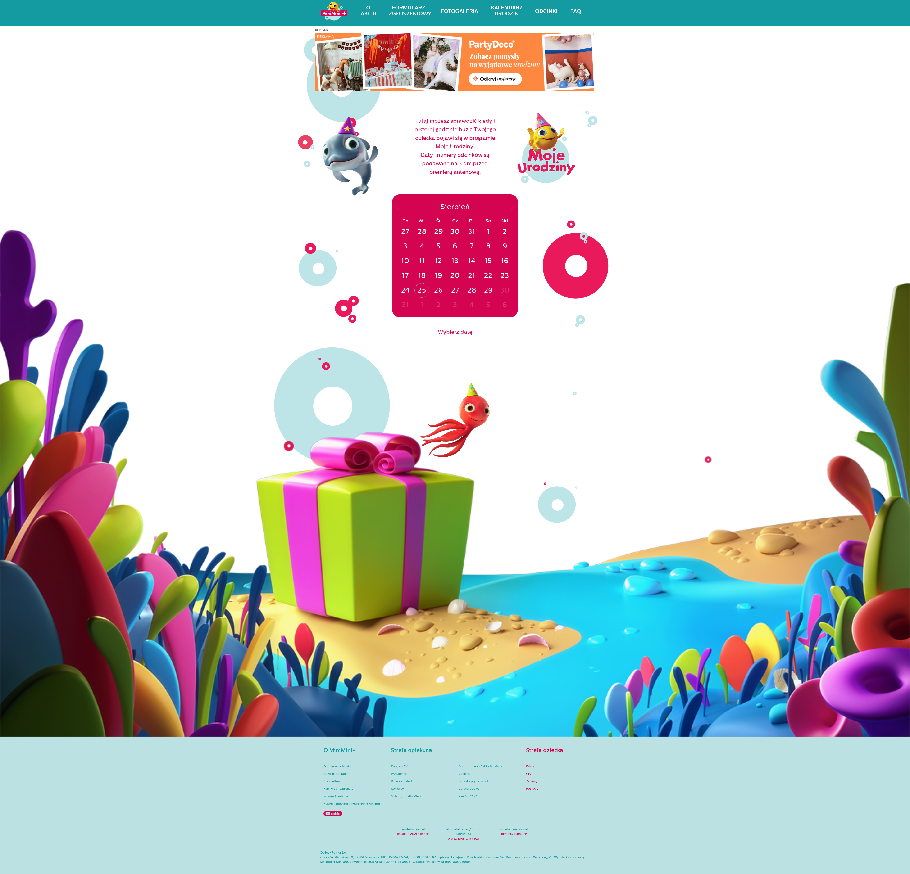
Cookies (464, 773)
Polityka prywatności (473, 781)
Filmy (530, 766)
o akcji (368, 10)
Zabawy (531, 781)
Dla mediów (331, 781)
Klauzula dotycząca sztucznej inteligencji (351, 803)
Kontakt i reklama (335, 796)
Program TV (399, 766)
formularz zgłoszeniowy (408, 10)
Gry (528, 773)
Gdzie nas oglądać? (336, 773)
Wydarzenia (399, 773)
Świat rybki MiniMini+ (406, 796)
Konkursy (397, 788)
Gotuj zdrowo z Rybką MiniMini (480, 766)
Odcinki (546, 11)
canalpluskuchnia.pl (514, 829)
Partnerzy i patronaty (338, 788)
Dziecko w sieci (401, 781)
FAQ (575, 11)
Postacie (532, 788)
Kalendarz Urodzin (507, 10)
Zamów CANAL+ (470, 796)
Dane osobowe (469, 788)
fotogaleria (459, 11)
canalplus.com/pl (413, 829)
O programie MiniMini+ (339, 766)
